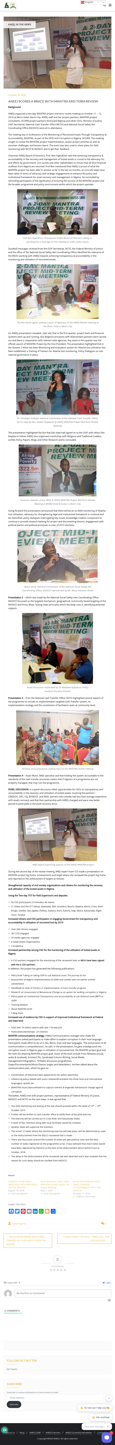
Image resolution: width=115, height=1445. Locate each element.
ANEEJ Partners (53, 1432)
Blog (22, 1432)
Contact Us (102, 1432)
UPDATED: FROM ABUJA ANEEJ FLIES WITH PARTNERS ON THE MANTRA (22, 1184)
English (88, 2)
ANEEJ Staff (35, 1432)
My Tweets (12, 1369)
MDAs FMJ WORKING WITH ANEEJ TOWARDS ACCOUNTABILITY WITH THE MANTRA (87, 1186)
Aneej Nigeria (18, 1223)
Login (108, 1282)
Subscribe (14, 1404)
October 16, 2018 (17, 95)
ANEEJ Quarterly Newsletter (78, 1432)
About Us (10, 1432)
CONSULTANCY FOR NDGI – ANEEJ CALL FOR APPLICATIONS (86, 1238)
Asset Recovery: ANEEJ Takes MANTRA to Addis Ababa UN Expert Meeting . (55, 1184)
